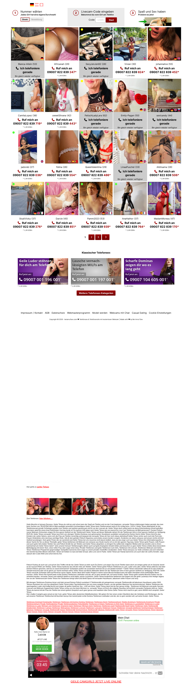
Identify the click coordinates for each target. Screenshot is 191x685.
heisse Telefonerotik (67, 610)
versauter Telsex (131, 610)
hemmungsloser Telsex (147, 610)
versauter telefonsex (133, 608)
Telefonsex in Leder (152, 604)
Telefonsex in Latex (34, 606)
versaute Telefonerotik (51, 610)
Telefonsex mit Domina (69, 602)
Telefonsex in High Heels (114, 604)
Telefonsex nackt (108, 606)
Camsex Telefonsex (52, 608)
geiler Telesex (48, 612)
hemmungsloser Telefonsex (152, 608)
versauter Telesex (61, 612)
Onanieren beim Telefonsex (71, 606)
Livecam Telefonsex (86, 608)
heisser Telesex (74, 612)
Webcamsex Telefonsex (70, 608)
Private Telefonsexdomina (67, 604)
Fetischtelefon (83, 604)
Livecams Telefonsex (103, 608)
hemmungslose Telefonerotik (87, 610)
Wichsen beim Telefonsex (92, 606)
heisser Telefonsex (118, 608)
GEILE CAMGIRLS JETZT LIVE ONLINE (96, 681)
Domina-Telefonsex (86, 602)
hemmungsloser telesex (89, 612)
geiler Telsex (43, 487)
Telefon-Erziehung (129, 602)
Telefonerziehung (114, 602)
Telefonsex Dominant (35, 602)
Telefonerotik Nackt (122, 606)
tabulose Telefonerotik (106, 610)
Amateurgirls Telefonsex (36, 608)
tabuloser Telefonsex (34, 610)
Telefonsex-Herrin (101, 602)
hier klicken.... (46, 518)
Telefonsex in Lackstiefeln (134, 604)
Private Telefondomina (48, 604)
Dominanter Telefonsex (52, 602)
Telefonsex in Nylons (97, 604)
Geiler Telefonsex (136, 606)
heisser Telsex (37, 612)
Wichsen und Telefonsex (51, 606)
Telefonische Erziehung (145, 602)
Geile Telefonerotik (151, 606)
